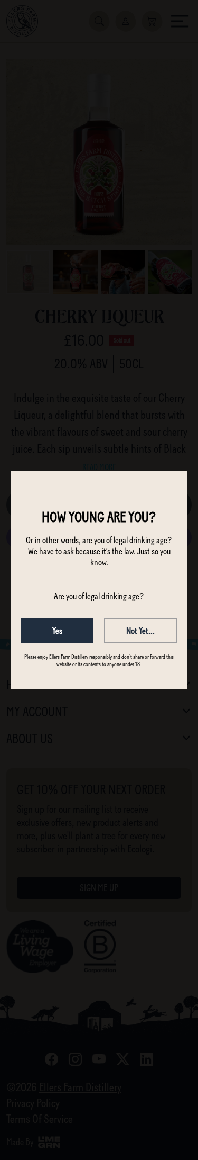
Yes (57, 630)
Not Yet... (140, 630)
